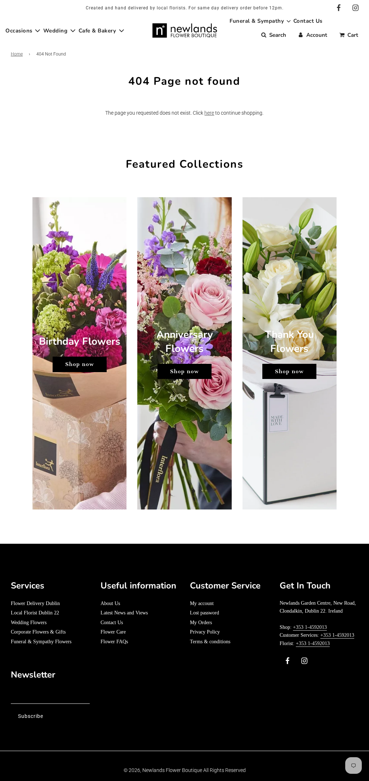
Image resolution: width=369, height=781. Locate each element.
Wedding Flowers (28, 622)
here (209, 113)
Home (17, 54)
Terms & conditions (210, 641)
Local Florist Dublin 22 (35, 612)
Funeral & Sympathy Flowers (41, 641)
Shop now (79, 364)
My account (202, 603)
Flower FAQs (114, 641)
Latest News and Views (124, 612)
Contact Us (112, 622)
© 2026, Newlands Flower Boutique (163, 770)
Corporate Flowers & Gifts (38, 632)
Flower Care (113, 632)
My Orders (201, 622)
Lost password (204, 612)
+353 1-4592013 (310, 627)
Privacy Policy (205, 632)
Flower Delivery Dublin (35, 603)
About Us (110, 603)
